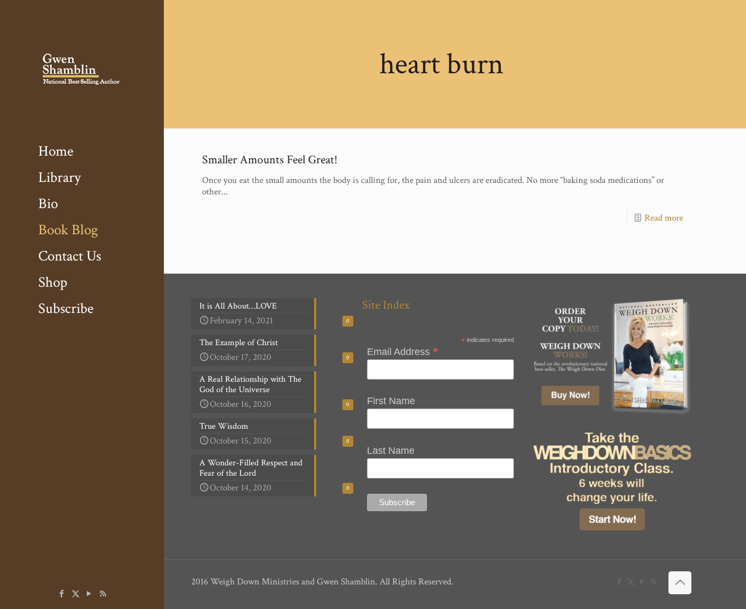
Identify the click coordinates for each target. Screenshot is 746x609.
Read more (663, 218)
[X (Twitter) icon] (76, 594)
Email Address (403, 351)
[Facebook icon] (62, 594)
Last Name (391, 450)
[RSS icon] (103, 594)
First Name (391, 400)
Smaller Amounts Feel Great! (270, 160)
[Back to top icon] (679, 582)
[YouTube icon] (89, 594)
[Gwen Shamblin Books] (82, 69)
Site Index (386, 305)
